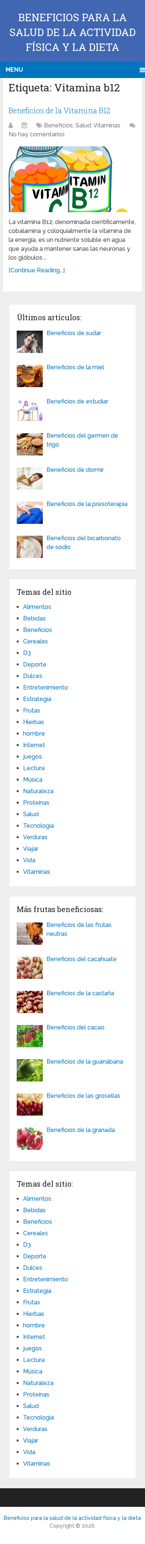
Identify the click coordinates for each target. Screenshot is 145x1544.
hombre (34, 733)
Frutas (31, 710)
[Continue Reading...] (37, 270)
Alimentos (37, 606)
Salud (83, 125)
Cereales (35, 641)
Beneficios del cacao (75, 1027)
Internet (34, 745)
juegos (32, 756)
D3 (27, 652)
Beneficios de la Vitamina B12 (59, 110)
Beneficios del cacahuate (81, 959)
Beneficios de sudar (73, 333)
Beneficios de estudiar (77, 401)
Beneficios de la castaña (80, 993)
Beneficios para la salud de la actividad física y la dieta (72, 32)
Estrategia (37, 699)
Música (32, 779)
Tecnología (38, 825)
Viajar (30, 848)
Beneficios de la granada (80, 1129)
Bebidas (34, 618)
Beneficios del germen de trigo (82, 440)
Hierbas (33, 722)
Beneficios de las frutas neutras (79, 929)
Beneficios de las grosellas (83, 1095)
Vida (29, 860)
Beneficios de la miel (75, 367)
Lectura (34, 768)
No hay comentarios (37, 134)
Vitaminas (106, 125)
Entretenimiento (45, 687)
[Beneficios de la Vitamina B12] (72, 179)
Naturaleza (38, 791)
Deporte (34, 664)
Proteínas (36, 802)
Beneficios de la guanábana (84, 1061)
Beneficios (58, 125)
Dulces (32, 675)
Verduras (35, 837)
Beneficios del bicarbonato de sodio (83, 543)
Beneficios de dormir (75, 469)
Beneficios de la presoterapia (87, 503)
